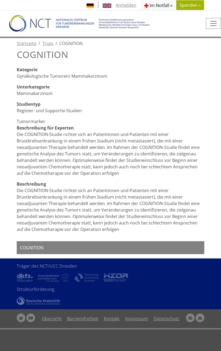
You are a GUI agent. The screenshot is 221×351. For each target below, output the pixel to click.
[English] (107, 5)
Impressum (136, 319)
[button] (158, 5)
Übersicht (52, 319)
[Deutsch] (90, 5)
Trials (47, 43)
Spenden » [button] (190, 5)
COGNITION (31, 248)
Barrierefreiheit (82, 319)
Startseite (26, 43)
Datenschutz (166, 319)
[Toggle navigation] (213, 23)
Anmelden (126, 5)
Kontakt (112, 319)
